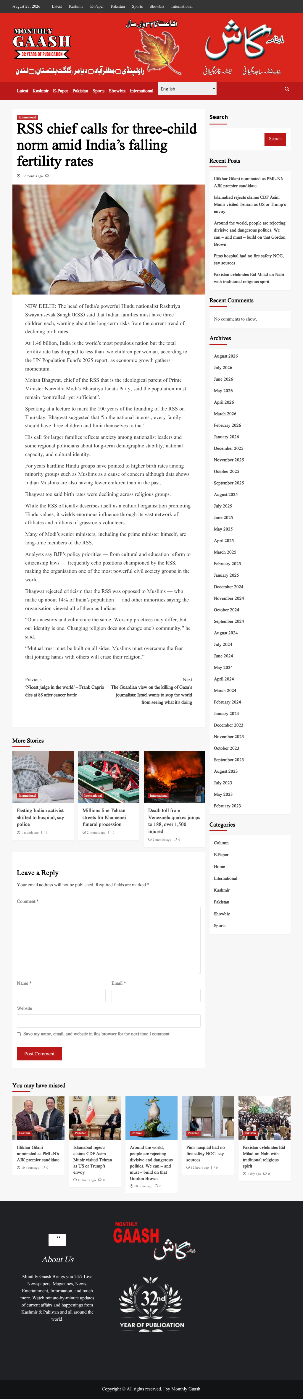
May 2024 (223, 668)
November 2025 (229, 460)
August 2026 (226, 356)
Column (221, 843)
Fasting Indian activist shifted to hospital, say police (40, 817)
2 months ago (96, 832)
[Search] (287, 89)
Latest (57, 6)
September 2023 (229, 760)
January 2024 (226, 714)
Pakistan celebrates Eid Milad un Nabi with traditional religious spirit (249, 278)
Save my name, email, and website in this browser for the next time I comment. (96, 1034)
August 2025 (226, 495)
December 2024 (229, 587)
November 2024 (229, 599)
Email (119, 983)
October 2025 (226, 472)
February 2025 (227, 564)
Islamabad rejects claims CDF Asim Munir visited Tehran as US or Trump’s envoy (250, 205)
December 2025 (229, 449)
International (182, 6)
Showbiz (157, 6)
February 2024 (227, 702)
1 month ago (30, 832)
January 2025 (226, 575)
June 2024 (223, 656)
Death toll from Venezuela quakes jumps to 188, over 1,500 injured (174, 821)
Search (218, 116)
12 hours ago (200, 1167)
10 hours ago (30, 1167)
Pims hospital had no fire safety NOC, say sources (249, 259)
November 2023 (229, 737)
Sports (137, 6)
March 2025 (225, 552)
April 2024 (224, 679)
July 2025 (223, 506)
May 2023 (223, 795)
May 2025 (223, 529)
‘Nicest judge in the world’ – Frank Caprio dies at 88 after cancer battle (64, 687)
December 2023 (229, 725)
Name (24, 983)
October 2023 (226, 748)
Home (219, 867)
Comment (28, 901)
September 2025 (229, 483)
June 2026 (223, 379)
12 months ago (32, 176)
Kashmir (76, 6)
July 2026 (223, 368)
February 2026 (227, 426)
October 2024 (226, 610)
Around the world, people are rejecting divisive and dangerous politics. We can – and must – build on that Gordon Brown (250, 234)
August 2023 (226, 772)
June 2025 (223, 518)
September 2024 (229, 622)
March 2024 (225, 691)
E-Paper (97, 6)
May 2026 (223, 391)
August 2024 (226, 633)
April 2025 (224, 541)
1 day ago (254, 1174)
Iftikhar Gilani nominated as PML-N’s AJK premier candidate (248, 182)
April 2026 (224, 403)
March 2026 (225, 414)
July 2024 (223, 645)
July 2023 (223, 783)
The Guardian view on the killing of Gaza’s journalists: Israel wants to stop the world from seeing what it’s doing (151, 691)
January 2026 (226, 437)
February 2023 (227, 806)
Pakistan (118, 6)
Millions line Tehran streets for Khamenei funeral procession (104, 817)
